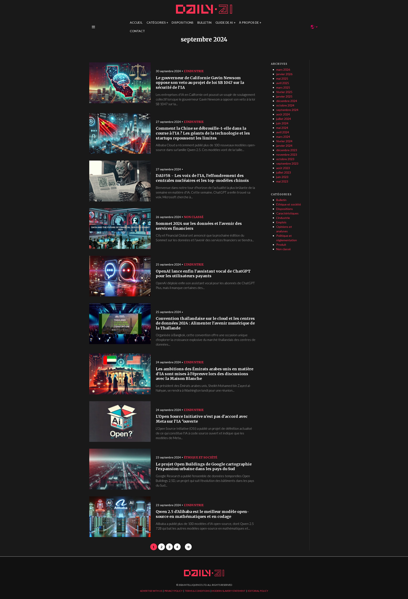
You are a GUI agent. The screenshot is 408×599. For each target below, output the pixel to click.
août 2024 (283, 114)
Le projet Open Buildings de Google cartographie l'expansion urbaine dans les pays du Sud (204, 466)
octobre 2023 (285, 159)
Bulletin (281, 200)
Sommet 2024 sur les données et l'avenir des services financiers (199, 226)
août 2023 (283, 168)
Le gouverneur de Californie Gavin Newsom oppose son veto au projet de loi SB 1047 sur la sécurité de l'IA (200, 83)
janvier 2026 (284, 74)
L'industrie (194, 71)
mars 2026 (283, 69)
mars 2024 (283, 136)
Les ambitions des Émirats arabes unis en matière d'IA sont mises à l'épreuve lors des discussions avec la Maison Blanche (204, 374)
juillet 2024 (283, 119)
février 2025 (284, 92)
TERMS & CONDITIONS (197, 590)
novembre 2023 (286, 154)
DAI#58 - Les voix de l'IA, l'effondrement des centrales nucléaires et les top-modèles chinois (202, 178)
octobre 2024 (285, 105)
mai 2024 (282, 127)
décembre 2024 (286, 101)
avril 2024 (282, 132)
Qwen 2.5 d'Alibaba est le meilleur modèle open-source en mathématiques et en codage (202, 514)
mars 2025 (283, 87)
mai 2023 (282, 181)
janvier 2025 (284, 96)
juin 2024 (282, 123)
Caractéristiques (287, 213)
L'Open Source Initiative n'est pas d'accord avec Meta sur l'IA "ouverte (202, 419)
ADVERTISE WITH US (151, 590)
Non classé (193, 217)
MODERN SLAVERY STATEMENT (228, 590)
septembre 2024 (287, 110)
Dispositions (284, 209)
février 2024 (284, 141)
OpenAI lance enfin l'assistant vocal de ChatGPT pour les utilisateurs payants (203, 274)
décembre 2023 (286, 150)
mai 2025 (282, 78)
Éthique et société (200, 457)
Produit (281, 244)
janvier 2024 (284, 145)
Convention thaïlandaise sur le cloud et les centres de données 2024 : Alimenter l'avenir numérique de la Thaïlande (205, 323)
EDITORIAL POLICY (258, 590)
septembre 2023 (287, 163)
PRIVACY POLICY (173, 590)
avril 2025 (282, 83)
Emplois (281, 222)
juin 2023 (282, 177)
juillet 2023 (283, 172)
